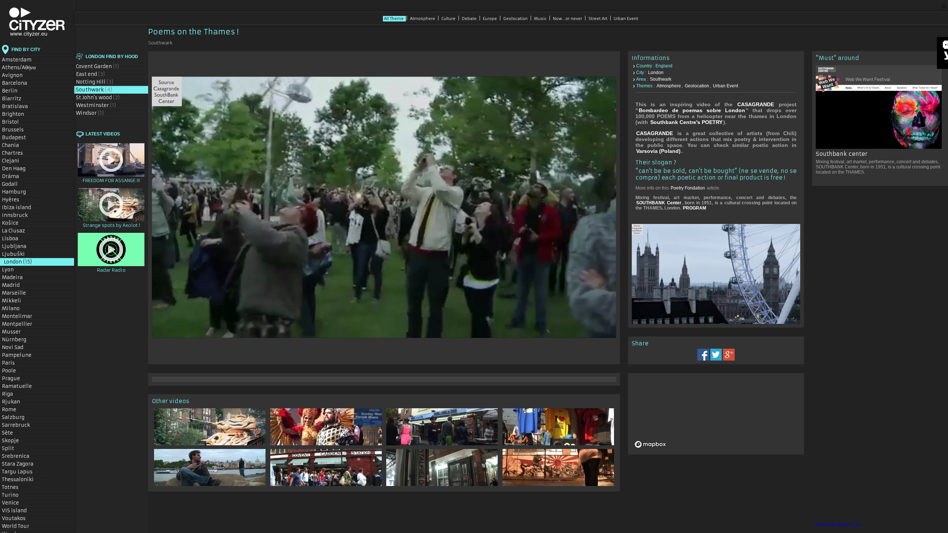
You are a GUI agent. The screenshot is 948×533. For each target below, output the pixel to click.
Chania (14, 145)
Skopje (14, 441)
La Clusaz (17, 231)
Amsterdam (21, 60)
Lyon (13, 269)
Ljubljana (18, 246)
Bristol (14, 122)
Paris (13, 363)
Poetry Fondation (688, 188)
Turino (14, 495)
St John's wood (98, 97)
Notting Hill (95, 82)
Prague (14, 378)
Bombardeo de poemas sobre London (692, 110)
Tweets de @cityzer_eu (838, 524)
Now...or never (568, 18)
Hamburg (17, 192)
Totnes (14, 487)
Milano (15, 308)
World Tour (21, 526)
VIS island (18, 510)
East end (90, 74)
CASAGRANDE (755, 104)
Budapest (18, 137)
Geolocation (516, 18)
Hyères (14, 200)
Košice (14, 223)
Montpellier (21, 324)
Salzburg (17, 417)
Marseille (18, 293)
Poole (12, 371)
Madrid (15, 285)
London (18, 262)
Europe (490, 18)
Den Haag (17, 168)
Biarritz (15, 98)
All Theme (394, 18)
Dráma (14, 176)
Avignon (16, 75)
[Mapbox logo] (650, 444)
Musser (15, 332)
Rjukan (14, 402)
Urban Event (626, 18)
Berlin (15, 91)
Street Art (598, 18)
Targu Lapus (21, 472)
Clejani (14, 161)
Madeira (16, 277)
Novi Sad (16, 347)
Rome (13, 409)
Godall (13, 184)
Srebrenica (19, 456)
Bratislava (19, 106)
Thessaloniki (22, 479)
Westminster (96, 105)
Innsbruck (18, 215)
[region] (724, 414)
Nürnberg (18, 339)
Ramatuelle (20, 386)
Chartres (16, 153)
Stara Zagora (21, 464)
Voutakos (17, 518)
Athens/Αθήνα (23, 67)
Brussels (18, 130)
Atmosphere (423, 18)
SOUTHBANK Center (658, 202)
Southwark (94, 90)
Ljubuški (17, 254)
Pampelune (20, 355)
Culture (449, 18)
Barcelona (18, 83)
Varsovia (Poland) (658, 151)
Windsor (90, 113)
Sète (11, 433)
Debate (470, 18)
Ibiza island (20, 207)
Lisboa (14, 238)
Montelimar (21, 316)
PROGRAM (694, 208)
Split (11, 448)
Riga (11, 394)
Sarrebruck (19, 425)
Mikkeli (15, 301)
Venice (14, 503)
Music (541, 18)
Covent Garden (97, 66)
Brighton (16, 114)
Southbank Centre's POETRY (686, 122)
